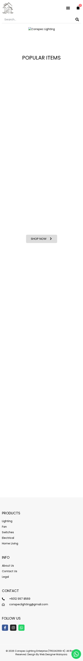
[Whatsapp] (21, 628)
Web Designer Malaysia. (54, 654)
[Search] (77, 19)
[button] (68, 8)
